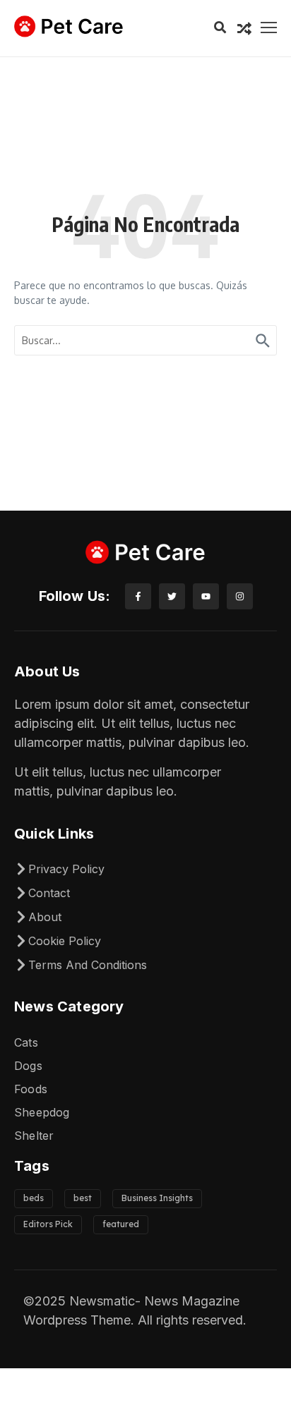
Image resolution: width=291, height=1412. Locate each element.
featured (120, 1224)
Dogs (28, 1066)
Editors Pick (48, 1224)
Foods (30, 1089)
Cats (26, 1042)
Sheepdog (42, 1112)
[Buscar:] (145, 340)
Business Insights (157, 1198)
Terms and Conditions (87, 965)
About (44, 917)
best (82, 1198)
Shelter (34, 1135)
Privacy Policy (66, 869)
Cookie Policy (64, 941)
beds (33, 1198)
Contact (49, 893)
